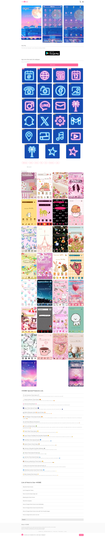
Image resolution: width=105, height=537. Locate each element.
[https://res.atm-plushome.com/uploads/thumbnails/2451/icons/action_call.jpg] (29, 90)
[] (82, 519)
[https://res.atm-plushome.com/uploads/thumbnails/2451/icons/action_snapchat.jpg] (29, 121)
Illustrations (51, 162)
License (65, 531)
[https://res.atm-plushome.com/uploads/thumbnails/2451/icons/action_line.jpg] (45, 106)
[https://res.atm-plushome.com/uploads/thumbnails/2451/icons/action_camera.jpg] (45, 90)
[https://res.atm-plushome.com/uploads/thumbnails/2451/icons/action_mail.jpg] (60, 106)
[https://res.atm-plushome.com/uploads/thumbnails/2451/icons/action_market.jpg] (76, 106)
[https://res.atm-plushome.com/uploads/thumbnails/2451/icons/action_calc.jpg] (60, 75)
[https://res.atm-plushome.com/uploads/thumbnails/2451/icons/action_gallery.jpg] (76, 90)
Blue (41, 162)
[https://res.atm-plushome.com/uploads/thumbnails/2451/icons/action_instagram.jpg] (29, 106)
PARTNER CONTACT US (48, 531)
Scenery (36, 162)
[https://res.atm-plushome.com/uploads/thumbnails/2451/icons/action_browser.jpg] (45, 75)
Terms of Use (55, 531)
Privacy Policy (61, 531)
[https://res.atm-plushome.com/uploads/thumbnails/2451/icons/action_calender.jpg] (76, 75)
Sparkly (31, 162)
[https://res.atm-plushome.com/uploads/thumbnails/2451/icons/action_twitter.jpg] (45, 121)
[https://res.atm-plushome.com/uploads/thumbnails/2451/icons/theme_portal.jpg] (73, 151)
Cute (46, 162)
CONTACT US (40, 531)
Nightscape (25, 162)
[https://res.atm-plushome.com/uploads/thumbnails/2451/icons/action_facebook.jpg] (60, 90)
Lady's (57, 162)
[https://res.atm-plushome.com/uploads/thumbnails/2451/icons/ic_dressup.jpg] (32, 151)
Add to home (52, 64)
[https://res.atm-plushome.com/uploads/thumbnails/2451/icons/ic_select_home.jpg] (52, 151)
